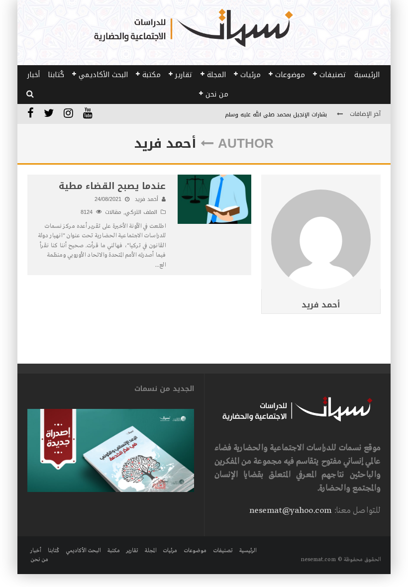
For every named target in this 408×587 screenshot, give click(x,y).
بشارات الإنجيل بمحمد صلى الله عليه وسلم (276, 114)
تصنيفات (332, 75)
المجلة (216, 75)
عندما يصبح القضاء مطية (112, 186)
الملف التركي (141, 212)
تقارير (184, 75)
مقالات (113, 212)
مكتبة (151, 75)
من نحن (216, 94)
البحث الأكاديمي (103, 75)
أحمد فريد (321, 304)
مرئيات (250, 75)
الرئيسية (367, 75)
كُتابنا (56, 75)
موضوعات (290, 75)
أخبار (33, 75)
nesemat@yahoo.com (290, 510)
